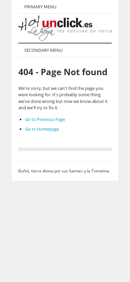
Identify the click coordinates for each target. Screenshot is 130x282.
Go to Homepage (42, 129)
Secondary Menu (43, 50)
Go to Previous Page (45, 119)
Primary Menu (39, 7)
